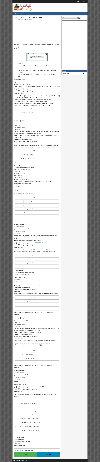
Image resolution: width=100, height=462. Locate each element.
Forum (78, 1)
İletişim (84, 1)
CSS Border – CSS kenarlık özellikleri (28, 17)
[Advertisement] (37, 32)
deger (24, 384)
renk (26, 285)
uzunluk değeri (40, 181)
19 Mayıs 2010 (20, 19)
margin (27, 105)
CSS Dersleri (29, 19)
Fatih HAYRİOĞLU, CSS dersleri (27, 450)
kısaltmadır (17, 396)
